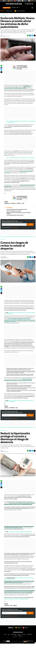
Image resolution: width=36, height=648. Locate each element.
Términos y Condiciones (14, 227)
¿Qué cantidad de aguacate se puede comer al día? (17, 209)
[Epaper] (24, 0)
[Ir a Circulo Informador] (10, 0)
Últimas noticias (6, 7)
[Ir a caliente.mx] (19, 0)
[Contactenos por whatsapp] (32, 4)
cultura (15, 635)
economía (20, 635)
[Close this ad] (35, 643)
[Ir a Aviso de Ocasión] (11, 626)
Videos (14, 7)
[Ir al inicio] (14, 4)
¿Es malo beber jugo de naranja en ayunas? (15, 215)
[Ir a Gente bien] (25, 626)
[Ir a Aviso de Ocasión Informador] (4, 0)
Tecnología (2, 15)
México (9, 634)
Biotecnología (12, 203)
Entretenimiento (29, 634)
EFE (2, 35)
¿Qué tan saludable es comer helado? (14, 211)
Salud (23, 203)
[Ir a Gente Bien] (15, 0)
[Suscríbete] (31, 0)
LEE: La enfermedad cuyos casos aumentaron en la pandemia (20, 157)
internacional (13, 634)
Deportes (18, 634)
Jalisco (5, 634)
